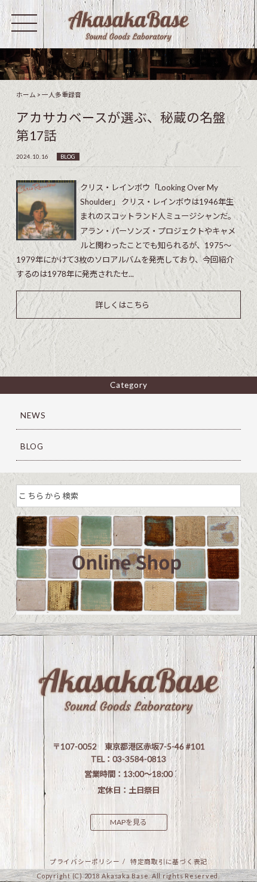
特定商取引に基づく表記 (168, 861)
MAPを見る (128, 822)
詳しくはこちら (122, 305)
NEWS (33, 415)
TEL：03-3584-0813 (128, 759)
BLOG (67, 156)
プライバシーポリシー (85, 861)
